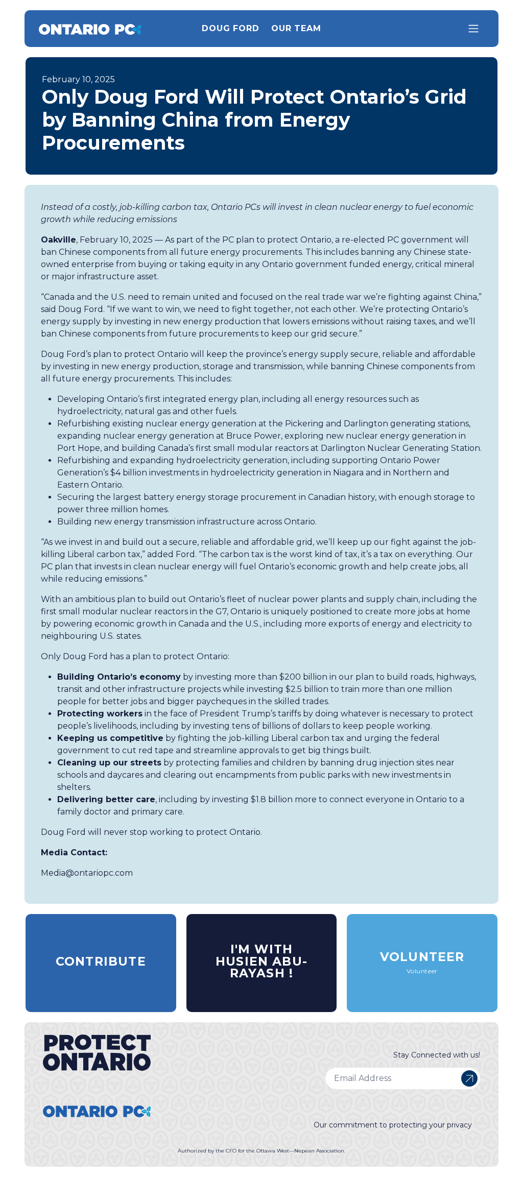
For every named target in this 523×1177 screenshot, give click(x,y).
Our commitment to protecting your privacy (393, 1125)
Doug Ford (230, 28)
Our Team (296, 28)
